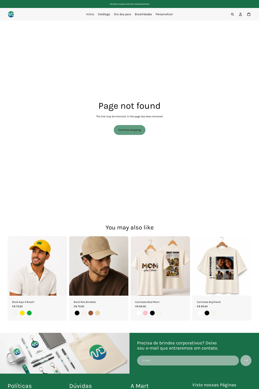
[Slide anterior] (13, 266)
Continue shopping (129, 130)
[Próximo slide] (61, 266)
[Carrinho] (249, 14)
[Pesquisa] (232, 14)
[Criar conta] (245, 360)
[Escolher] (61, 289)
